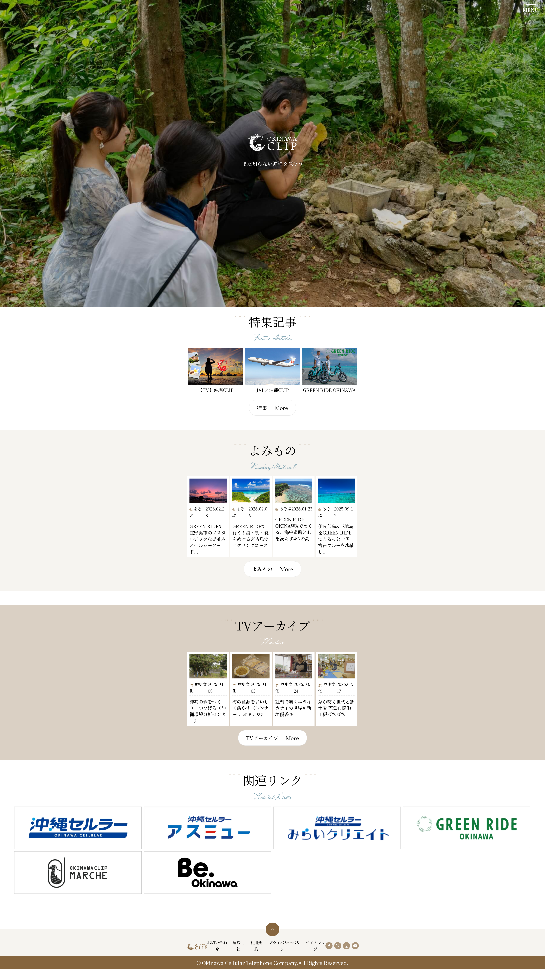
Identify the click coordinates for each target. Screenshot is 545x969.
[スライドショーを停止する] (539, 299)
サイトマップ (315, 946)
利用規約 (256, 946)
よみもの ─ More (272, 569)
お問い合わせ (217, 946)
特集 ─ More (272, 407)
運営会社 (238, 946)
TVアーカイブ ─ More (272, 738)
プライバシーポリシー (284, 946)
